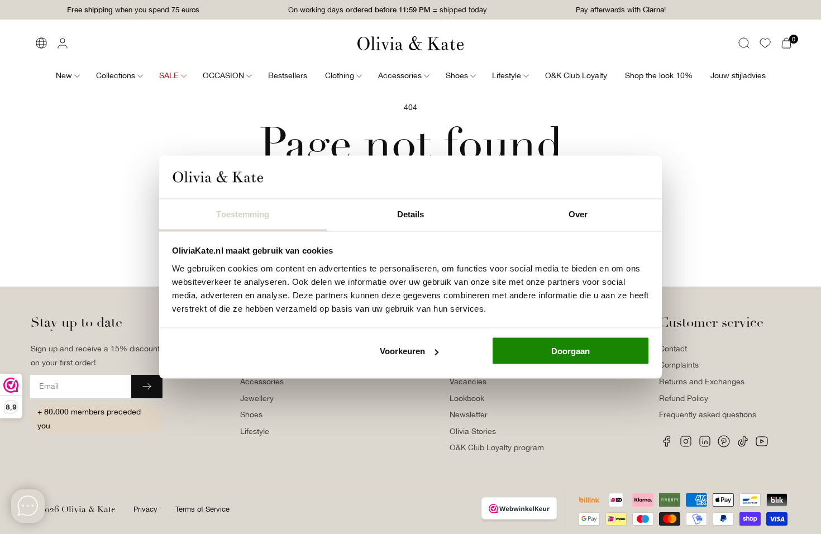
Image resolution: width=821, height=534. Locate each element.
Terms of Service (202, 509)
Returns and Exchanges (701, 381)
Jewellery (257, 398)
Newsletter (469, 414)
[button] (744, 43)
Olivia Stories (473, 431)
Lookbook (467, 398)
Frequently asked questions (707, 414)
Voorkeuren (402, 351)
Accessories (262, 381)
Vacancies (468, 381)
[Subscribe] (147, 386)
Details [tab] (410, 213)
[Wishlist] (765, 43)
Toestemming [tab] (242, 213)
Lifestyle (254, 431)
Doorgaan (570, 351)
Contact (673, 348)
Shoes (251, 414)
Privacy (145, 509)
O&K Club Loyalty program (497, 447)
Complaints (679, 364)
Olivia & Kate (88, 509)
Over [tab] (578, 213)
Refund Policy (683, 398)
